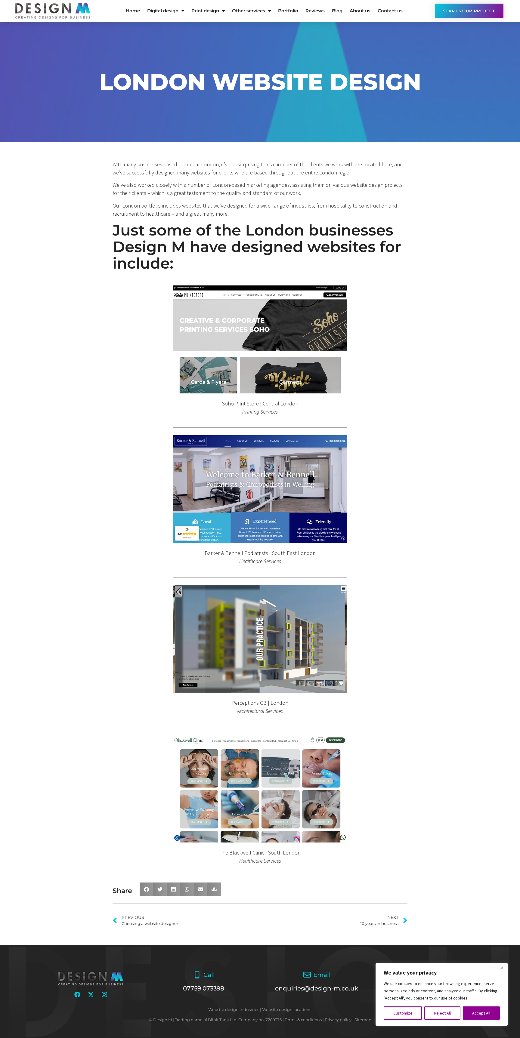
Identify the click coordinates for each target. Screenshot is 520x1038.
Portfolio (288, 11)
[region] (442, 994)
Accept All (481, 1013)
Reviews (315, 11)
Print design (205, 11)
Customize (403, 1013)
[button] (146, 889)
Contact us (390, 11)
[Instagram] (104, 995)
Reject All (442, 1013)
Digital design (162, 11)
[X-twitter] (91, 995)
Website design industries (233, 1009)
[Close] (501, 968)
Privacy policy (338, 1019)
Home (133, 11)
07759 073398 (203, 988)
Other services (248, 11)
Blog (337, 11)
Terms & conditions (303, 1019)
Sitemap (362, 1019)
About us (360, 11)
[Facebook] (77, 995)
